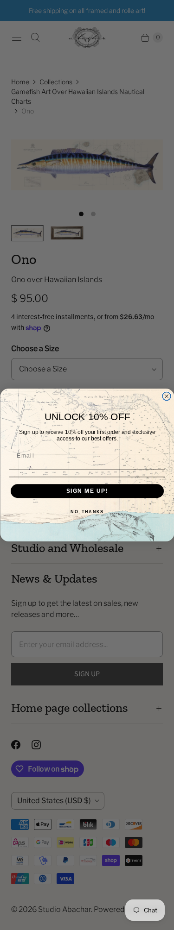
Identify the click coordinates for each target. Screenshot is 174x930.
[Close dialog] (166, 396)
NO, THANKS (87, 512)
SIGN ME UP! (87, 491)
